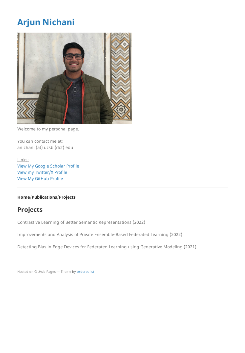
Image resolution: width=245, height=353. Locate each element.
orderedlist (85, 271)
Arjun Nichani (46, 22)
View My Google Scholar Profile (48, 166)
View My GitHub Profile (40, 178)
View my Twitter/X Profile (42, 172)
